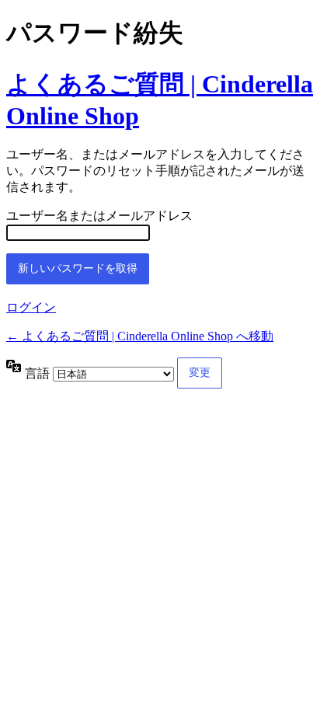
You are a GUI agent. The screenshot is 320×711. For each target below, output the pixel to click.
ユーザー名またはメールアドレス (99, 215)
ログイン (31, 307)
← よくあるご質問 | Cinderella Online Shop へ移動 (139, 336)
